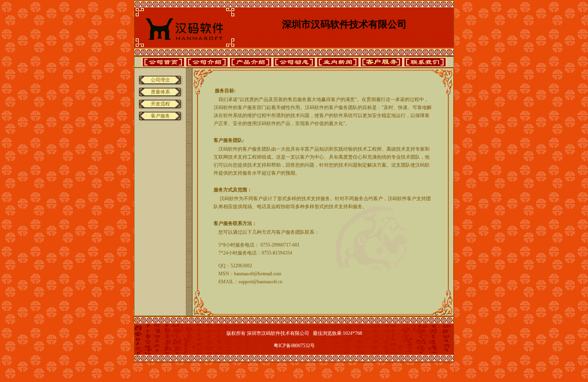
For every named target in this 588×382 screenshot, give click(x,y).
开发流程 (160, 104)
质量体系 (160, 92)
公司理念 (160, 80)
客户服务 (160, 116)
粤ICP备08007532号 (294, 345)
